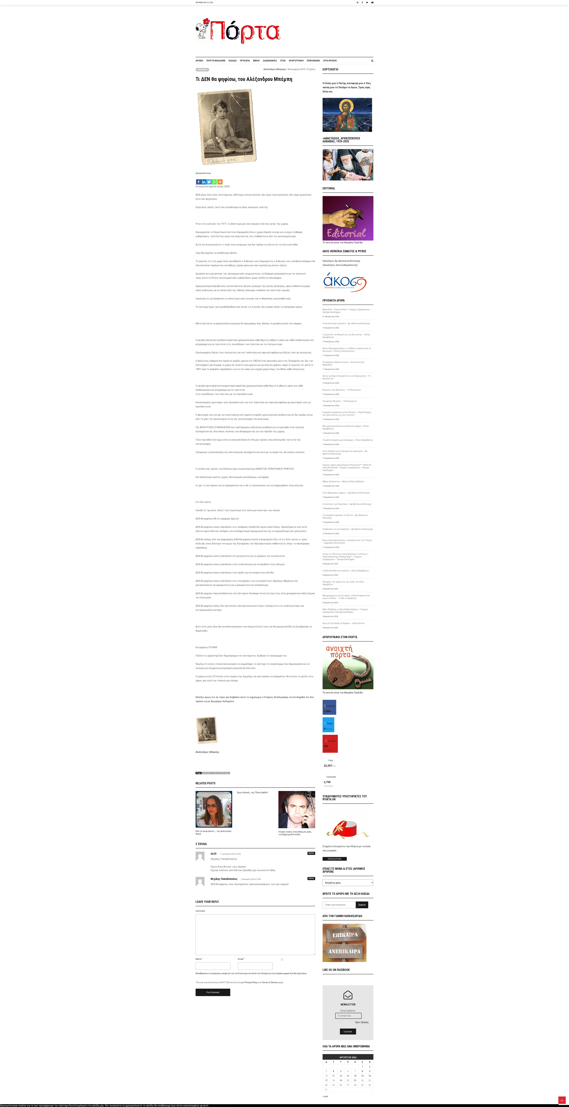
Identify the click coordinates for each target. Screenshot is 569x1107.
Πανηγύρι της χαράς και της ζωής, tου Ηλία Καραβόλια (343, 583)
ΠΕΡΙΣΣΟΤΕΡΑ (334, 859)
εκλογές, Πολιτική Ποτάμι (216, 773)
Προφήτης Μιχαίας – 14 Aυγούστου (340, 401)
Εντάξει (213, 1105)
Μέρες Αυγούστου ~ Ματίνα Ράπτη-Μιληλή (343, 481)
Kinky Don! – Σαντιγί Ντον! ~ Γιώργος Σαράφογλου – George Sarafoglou (347, 310)
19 (341, 1080)
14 (355, 1076)
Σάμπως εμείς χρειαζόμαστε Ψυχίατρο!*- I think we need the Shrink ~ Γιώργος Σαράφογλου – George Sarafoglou (347, 467)
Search (362, 904)
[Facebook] (198, 180)
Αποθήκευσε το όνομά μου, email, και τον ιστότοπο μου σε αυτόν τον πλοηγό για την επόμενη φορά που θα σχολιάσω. (251, 973)
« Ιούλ (325, 1096)
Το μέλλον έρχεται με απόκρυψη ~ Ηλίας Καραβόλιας (348, 440)
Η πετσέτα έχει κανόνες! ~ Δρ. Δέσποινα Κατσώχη (346, 323)
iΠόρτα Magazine (215, 60)
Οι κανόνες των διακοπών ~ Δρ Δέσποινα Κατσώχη (347, 504)
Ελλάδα (233, 60)
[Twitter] (209, 180)
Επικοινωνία (313, 60)
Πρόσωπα (245, 60)
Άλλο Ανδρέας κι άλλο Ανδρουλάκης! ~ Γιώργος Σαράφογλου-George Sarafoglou (345, 610)
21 (355, 1080)
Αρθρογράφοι (296, 60)
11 (333, 1076)
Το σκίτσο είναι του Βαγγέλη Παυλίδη (343, 242)
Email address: (348, 1010)
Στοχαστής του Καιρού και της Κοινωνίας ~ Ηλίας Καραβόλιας (346, 335)
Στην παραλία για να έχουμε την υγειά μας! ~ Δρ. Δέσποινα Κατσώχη (345, 452)
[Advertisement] (328, 29)
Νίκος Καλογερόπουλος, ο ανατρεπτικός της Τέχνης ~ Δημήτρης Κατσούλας (347, 541)
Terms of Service (270, 982)
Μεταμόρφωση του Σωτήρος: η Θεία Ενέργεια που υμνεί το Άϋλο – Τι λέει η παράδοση (346, 596)
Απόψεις (202, 70)
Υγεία (283, 60)
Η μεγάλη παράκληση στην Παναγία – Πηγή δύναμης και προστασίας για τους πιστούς (347, 413)
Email (240, 959)
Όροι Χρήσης (330, 60)
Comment (200, 911)
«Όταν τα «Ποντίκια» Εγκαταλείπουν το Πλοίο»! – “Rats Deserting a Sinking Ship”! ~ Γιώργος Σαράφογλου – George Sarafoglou (346, 557)
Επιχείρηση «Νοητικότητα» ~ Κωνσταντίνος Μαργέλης (344, 363)
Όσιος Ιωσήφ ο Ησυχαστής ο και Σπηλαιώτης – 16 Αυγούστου (347, 377)
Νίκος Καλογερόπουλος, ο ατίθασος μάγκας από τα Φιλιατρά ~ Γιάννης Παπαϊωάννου (347, 349)
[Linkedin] (203, 180)
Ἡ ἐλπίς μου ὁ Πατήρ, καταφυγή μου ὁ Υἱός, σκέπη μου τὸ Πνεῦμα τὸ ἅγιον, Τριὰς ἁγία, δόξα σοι (347, 87)
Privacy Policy (251, 982)
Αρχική (199, 60)
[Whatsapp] (214, 180)
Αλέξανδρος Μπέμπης (274, 69)
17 (326, 1080)
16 (370, 1076)
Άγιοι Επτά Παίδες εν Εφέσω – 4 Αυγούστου (344, 623)
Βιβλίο (256, 60)
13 (348, 1076)
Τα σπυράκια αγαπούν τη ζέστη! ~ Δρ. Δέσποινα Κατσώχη (345, 516)
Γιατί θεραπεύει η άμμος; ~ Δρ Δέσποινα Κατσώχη (346, 493)
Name (198, 959)
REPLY (311, 853)
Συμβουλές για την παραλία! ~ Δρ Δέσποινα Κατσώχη (348, 529)
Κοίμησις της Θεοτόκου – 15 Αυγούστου (342, 390)
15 (362, 1076)
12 (341, 1076)
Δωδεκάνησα (270, 60)
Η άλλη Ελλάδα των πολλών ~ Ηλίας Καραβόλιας (346, 570)
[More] (220, 180)
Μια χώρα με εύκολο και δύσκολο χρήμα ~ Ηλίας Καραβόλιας (346, 427)
